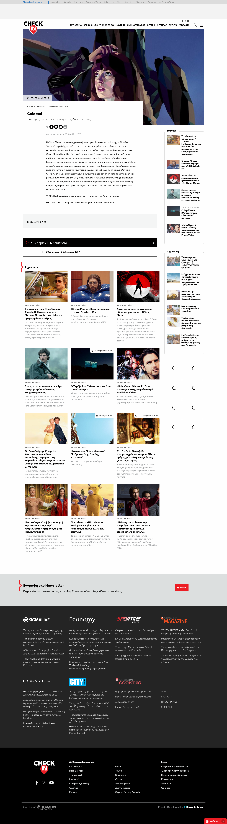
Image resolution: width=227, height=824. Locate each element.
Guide (118, 779)
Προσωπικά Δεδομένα (174, 775)
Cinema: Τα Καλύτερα (58, 106)
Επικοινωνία (168, 779)
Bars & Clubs (76, 770)
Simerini (67, 2)
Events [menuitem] (173, 25)
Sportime (78, 2)
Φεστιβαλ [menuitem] (162, 25)
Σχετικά (31, 267)
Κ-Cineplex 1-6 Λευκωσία (48, 243)
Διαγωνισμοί (122, 787)
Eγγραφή (181, 587)
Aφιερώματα (122, 783)
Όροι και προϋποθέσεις (175, 770)
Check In (129, 2)
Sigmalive (56, 2)
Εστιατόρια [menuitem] (76, 25)
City (106, 2)
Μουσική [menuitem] (120, 25)
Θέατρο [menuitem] (151, 25)
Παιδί (118, 766)
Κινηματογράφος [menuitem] (136, 25)
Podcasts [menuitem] (184, 25)
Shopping (120, 775)
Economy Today (93, 2)
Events (73, 792)
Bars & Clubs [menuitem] (91, 25)
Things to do (76, 775)
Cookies (165, 787)
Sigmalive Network (32, 2)
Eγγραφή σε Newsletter (174, 766)
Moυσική (74, 779)
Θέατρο (73, 787)
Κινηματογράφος (36, 106)
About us (166, 783)
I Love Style (116, 2)
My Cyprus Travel (167, 2)
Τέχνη (118, 770)
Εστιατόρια (75, 766)
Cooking (152, 2)
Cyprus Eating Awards (127, 792)
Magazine (140, 2)
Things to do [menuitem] (106, 25)
